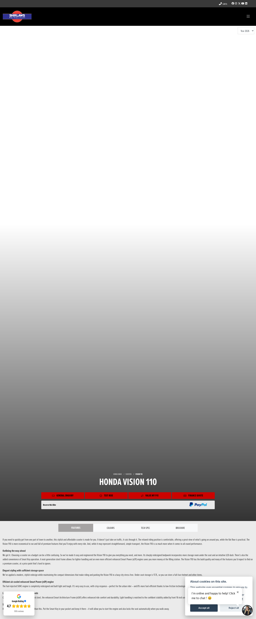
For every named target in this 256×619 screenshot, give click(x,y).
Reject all (234, 607)
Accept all (203, 607)
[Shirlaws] (17, 16)
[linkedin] (246, 3)
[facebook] (233, 3)
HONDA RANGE (117, 474)
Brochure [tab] (180, 528)
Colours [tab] (111, 528)
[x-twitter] (239, 3)
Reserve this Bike (49, 505)
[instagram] (236, 3)
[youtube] (243, 3)
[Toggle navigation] (248, 16)
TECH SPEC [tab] (145, 528)
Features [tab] (75, 528)
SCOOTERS (129, 474)
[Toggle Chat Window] (247, 610)
